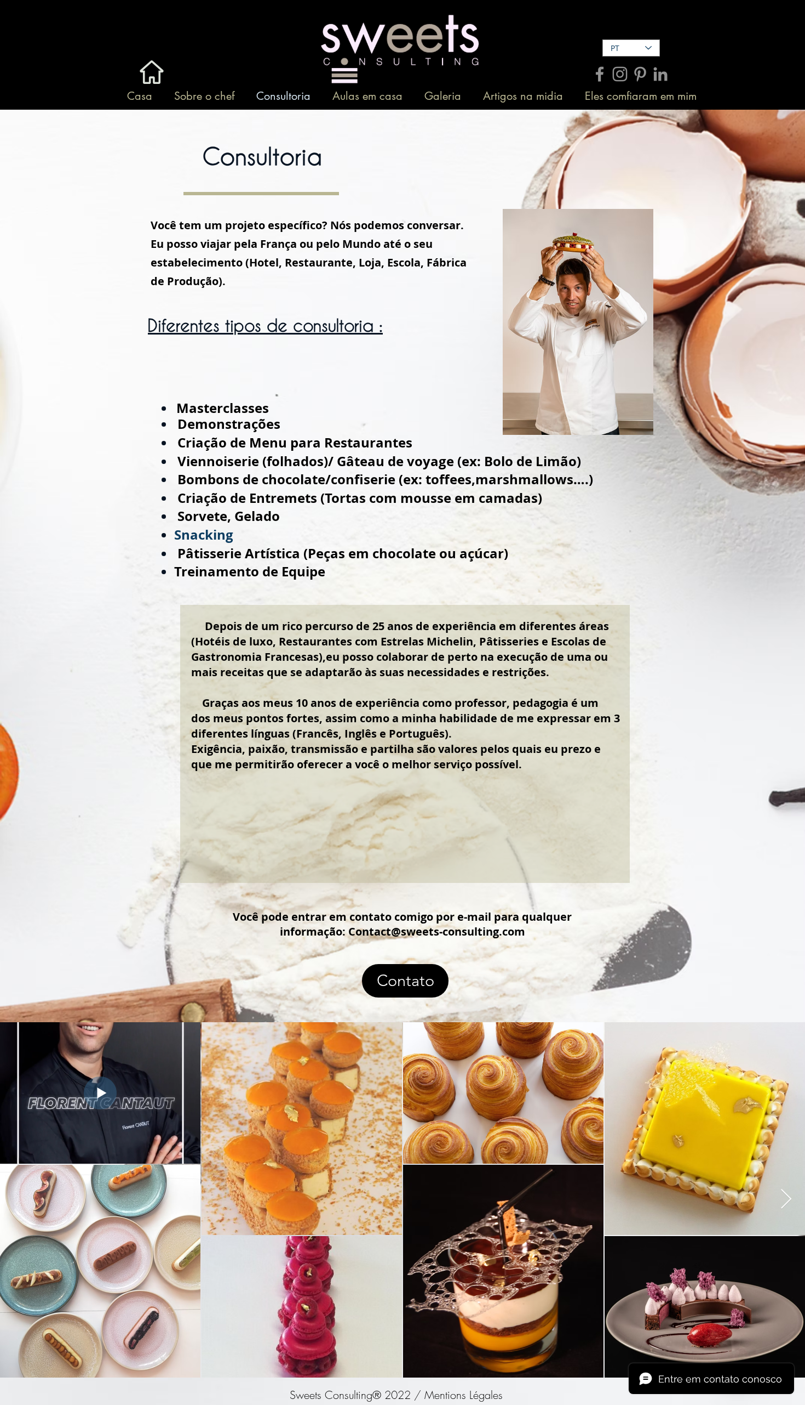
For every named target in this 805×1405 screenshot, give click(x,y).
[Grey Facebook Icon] (600, 74)
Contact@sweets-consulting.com (436, 931)
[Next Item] (786, 1199)
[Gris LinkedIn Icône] (660, 74)
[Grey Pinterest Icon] (640, 74)
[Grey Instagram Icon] (620, 74)
